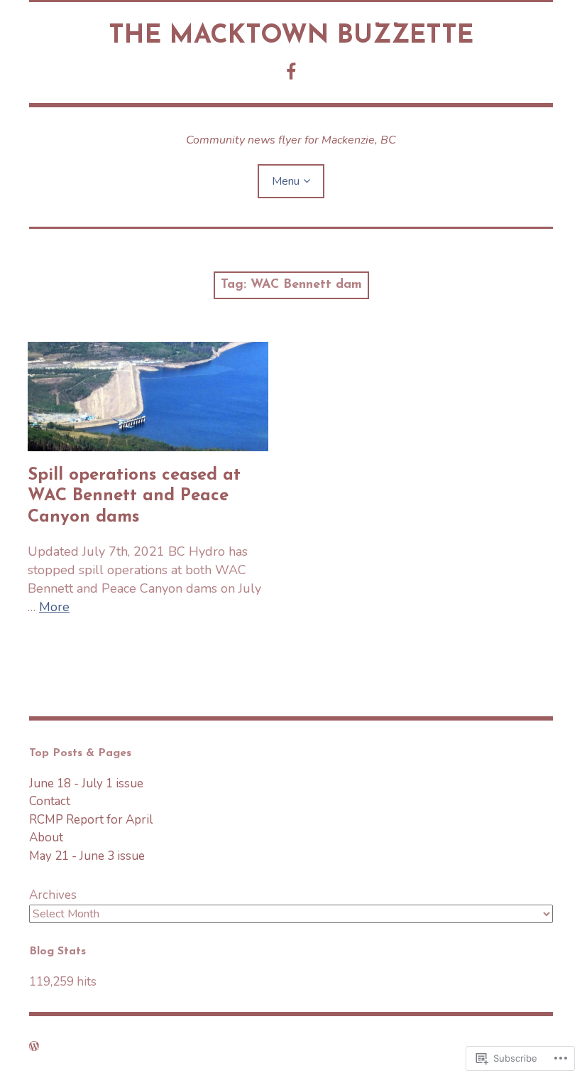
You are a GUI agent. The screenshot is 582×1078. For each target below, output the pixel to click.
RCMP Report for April (91, 820)
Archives (53, 895)
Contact (49, 801)
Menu (286, 181)
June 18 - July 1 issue (86, 783)
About (46, 837)
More (54, 606)
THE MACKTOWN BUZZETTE (291, 36)
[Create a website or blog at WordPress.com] (34, 1047)
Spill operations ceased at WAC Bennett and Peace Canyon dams (134, 496)
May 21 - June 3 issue (87, 856)
